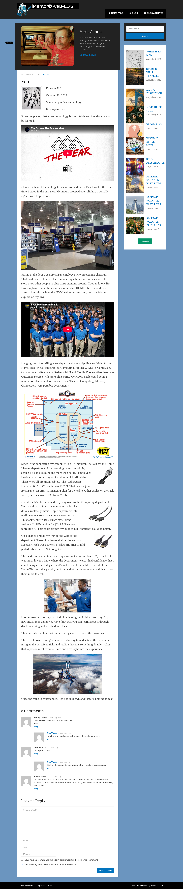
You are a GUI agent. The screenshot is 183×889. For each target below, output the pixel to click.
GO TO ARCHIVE (88, 55)
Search (145, 36)
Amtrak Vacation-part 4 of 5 (153, 201)
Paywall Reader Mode (152, 142)
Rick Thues (52, 733)
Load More (145, 241)
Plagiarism (154, 124)
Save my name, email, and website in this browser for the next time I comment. (61, 860)
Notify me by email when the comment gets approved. (50, 865)
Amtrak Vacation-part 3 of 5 (153, 222)
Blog (135, 13)
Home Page (117, 13)
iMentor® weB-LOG (28, 886)
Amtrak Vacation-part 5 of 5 (153, 180)
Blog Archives (155, 13)
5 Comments (44, 74)
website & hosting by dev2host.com (147, 886)
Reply (36, 727)
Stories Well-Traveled (152, 72)
